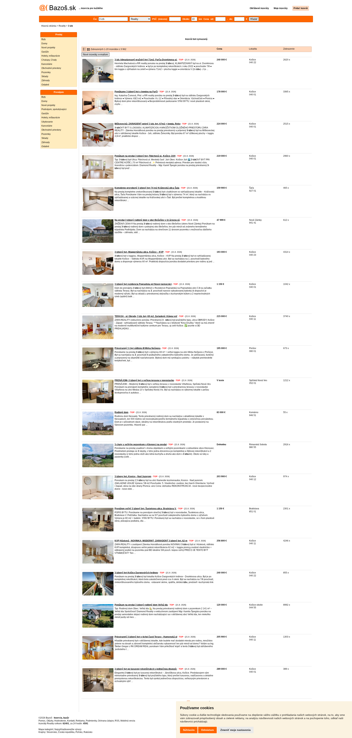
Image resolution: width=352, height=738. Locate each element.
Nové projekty (48, 47)
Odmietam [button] (207, 729)
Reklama (80, 720)
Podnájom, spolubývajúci (54, 109)
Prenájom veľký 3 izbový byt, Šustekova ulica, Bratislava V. (145, 508)
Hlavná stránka (48, 26)
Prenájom (59, 92)
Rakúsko (88, 732)
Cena (219, 49)
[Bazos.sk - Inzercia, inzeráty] (57, 10)
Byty (43, 39)
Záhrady (45, 80)
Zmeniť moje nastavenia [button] (235, 729)
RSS (117, 720)
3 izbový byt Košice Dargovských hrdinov (136, 572)
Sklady (44, 76)
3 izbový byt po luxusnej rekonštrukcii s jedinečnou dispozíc (146, 669)
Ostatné (45, 84)
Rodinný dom (121, 412)
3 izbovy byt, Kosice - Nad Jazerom (133, 476)
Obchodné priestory (51, 68)
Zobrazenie (289, 49)
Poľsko (79, 732)
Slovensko (52, 732)
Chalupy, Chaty (49, 60)
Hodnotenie (60, 720)
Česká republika (66, 732)
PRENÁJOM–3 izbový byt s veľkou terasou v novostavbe (144, 380)
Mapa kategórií (45, 729)
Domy (44, 43)
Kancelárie (46, 64)
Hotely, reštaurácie (50, 56)
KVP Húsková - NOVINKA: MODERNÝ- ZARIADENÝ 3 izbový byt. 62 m (151, 540)
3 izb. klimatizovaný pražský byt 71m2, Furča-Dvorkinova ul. (146, 59)
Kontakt (71, 720)
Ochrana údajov (106, 720)
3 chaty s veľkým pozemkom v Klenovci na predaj (141, 444)
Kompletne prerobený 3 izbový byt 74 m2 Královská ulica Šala (147, 188)
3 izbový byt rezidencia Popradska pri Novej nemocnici (143, 284)
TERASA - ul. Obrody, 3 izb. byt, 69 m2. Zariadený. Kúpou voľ (146, 316)
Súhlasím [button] (189, 729)
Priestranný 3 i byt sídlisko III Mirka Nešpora (137, 348)
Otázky (50, 720)
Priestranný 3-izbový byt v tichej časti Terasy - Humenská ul (146, 637)
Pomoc (41, 720)
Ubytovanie (47, 121)
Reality (62, 26)
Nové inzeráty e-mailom (95, 54)
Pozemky (46, 72)
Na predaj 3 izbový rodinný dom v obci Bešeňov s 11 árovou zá (147, 220)
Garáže (45, 52)
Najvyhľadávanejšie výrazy (67, 729)
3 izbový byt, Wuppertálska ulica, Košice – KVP (139, 252)
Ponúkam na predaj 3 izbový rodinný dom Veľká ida (141, 605)
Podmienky (91, 720)
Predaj (58, 34)
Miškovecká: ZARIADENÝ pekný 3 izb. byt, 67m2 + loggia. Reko (147, 124)
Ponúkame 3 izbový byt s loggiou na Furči (136, 91)
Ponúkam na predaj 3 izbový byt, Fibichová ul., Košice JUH (145, 156)
